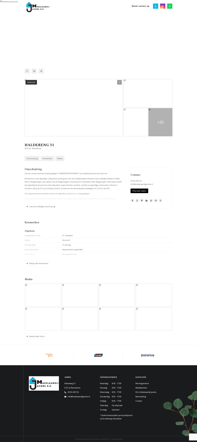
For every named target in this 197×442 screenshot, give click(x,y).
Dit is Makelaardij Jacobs (145, 392)
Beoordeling (140, 396)
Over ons (121, 6)
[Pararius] (147, 355)
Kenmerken (47, 158)
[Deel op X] (137, 200)
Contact (138, 401)
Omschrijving (32, 158)
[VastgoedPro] (49, 355)
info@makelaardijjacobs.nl (142, 184)
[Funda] (98, 355)
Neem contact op (140, 6)
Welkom (84, 6)
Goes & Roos (87, 439)
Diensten (108, 6)
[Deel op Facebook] (132, 200)
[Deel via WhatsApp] (151, 200)
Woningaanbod (142, 383)
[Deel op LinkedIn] (146, 200)
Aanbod (94, 6)
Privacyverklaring (116, 439)
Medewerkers (141, 388)
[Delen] (41, 71)
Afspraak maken (139, 191)
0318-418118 (136, 181)
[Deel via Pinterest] (142, 200)
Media (59, 158)
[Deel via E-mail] (156, 200)
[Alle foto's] (34, 71)
